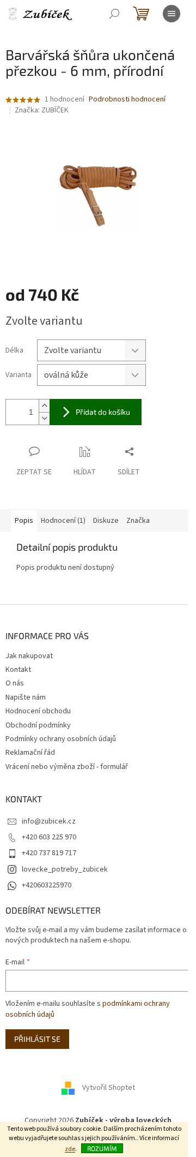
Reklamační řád (30, 752)
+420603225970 (46, 885)
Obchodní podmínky (38, 725)
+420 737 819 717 (49, 853)
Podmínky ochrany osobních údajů (60, 738)
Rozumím (102, 1148)
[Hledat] (114, 14)
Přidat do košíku (103, 411)
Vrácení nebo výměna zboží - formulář (66, 766)
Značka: (42, 110)
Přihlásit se (37, 1038)
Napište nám (25, 697)
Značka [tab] (138, 520)
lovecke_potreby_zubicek (65, 869)
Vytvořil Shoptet (108, 1087)
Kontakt (18, 669)
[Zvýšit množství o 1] (44, 405)
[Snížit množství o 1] (44, 418)
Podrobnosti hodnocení (127, 99)
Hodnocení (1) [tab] (63, 520)
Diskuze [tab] (106, 520)
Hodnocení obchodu (38, 711)
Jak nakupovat (29, 656)
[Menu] (171, 14)
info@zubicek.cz (49, 821)
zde (70, 1149)
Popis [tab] (24, 520)
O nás (14, 683)
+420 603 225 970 (49, 837)
